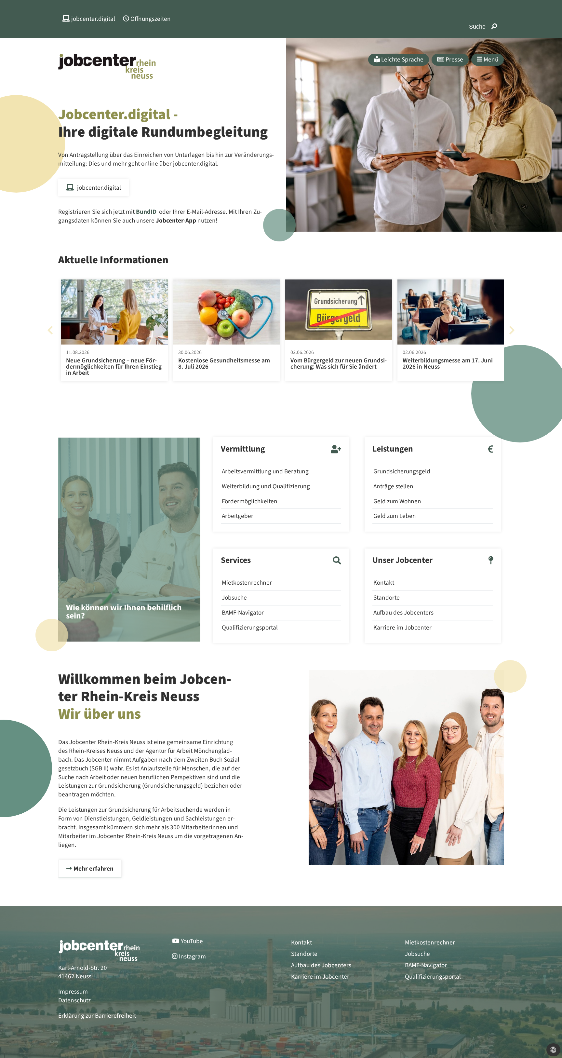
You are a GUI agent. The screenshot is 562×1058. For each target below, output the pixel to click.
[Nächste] (511, 330)
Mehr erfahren (94, 868)
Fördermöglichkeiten (249, 501)
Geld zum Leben (394, 516)
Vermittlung (243, 449)
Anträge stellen (393, 486)
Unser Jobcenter (402, 560)
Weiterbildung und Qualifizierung (266, 486)
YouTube (192, 941)
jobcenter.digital (99, 187)
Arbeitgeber (237, 516)
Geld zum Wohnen (397, 501)
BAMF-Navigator (243, 612)
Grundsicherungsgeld (401, 471)
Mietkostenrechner (247, 582)
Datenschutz (74, 1000)
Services (236, 560)
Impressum (73, 991)
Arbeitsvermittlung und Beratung (265, 471)
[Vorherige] (50, 330)
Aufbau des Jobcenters (403, 612)
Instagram (192, 956)
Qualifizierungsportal (250, 627)
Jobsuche (234, 597)
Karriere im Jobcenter (402, 627)
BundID (146, 211)
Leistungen (392, 449)
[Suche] (494, 27)
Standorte (386, 597)
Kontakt (383, 582)
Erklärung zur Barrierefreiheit (97, 1015)
